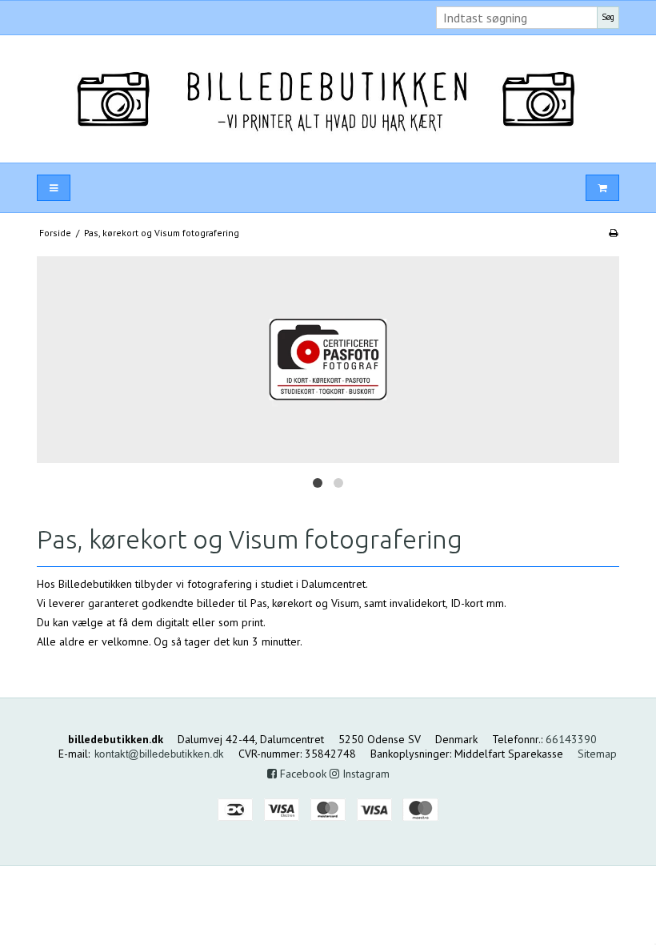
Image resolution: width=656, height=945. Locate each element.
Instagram (364, 773)
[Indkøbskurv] (602, 188)
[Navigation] (53, 188)
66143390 (571, 739)
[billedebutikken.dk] (328, 99)
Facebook (301, 773)
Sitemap (597, 753)
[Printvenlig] (613, 233)
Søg (608, 16)
